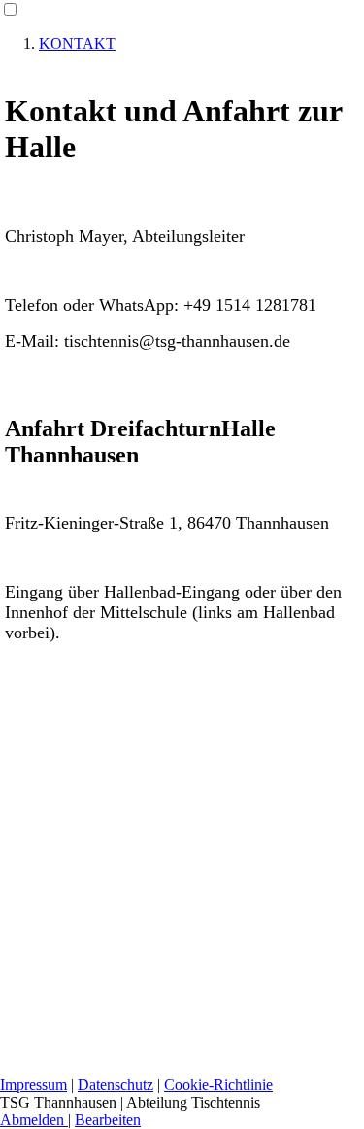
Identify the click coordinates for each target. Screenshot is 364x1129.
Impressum (33, 1085)
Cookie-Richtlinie (218, 1085)
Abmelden (34, 1120)
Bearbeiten (108, 1120)
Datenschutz (115, 1085)
